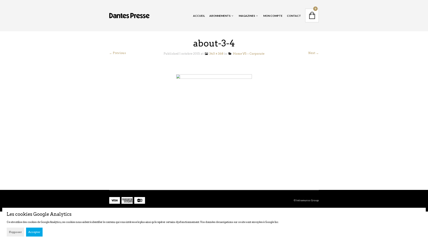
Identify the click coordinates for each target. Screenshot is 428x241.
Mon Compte (272, 15)
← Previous (117, 53)
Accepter (34, 232)
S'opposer (15, 232)
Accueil (199, 15)
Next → (313, 53)
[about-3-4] (214, 115)
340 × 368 (215, 53)
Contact (294, 15)
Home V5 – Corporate (248, 53)
